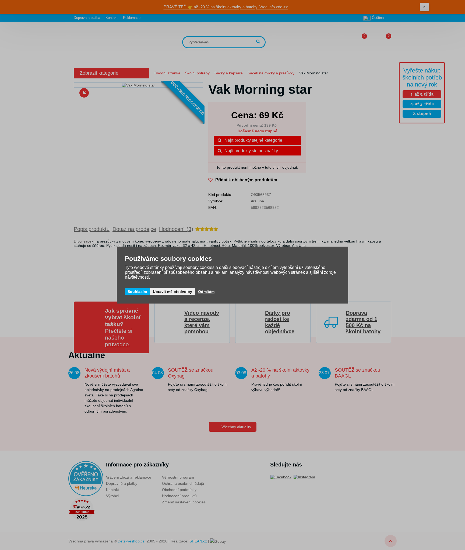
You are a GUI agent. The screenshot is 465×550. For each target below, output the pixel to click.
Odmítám (206, 291)
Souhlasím (137, 291)
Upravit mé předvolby (172, 291)
